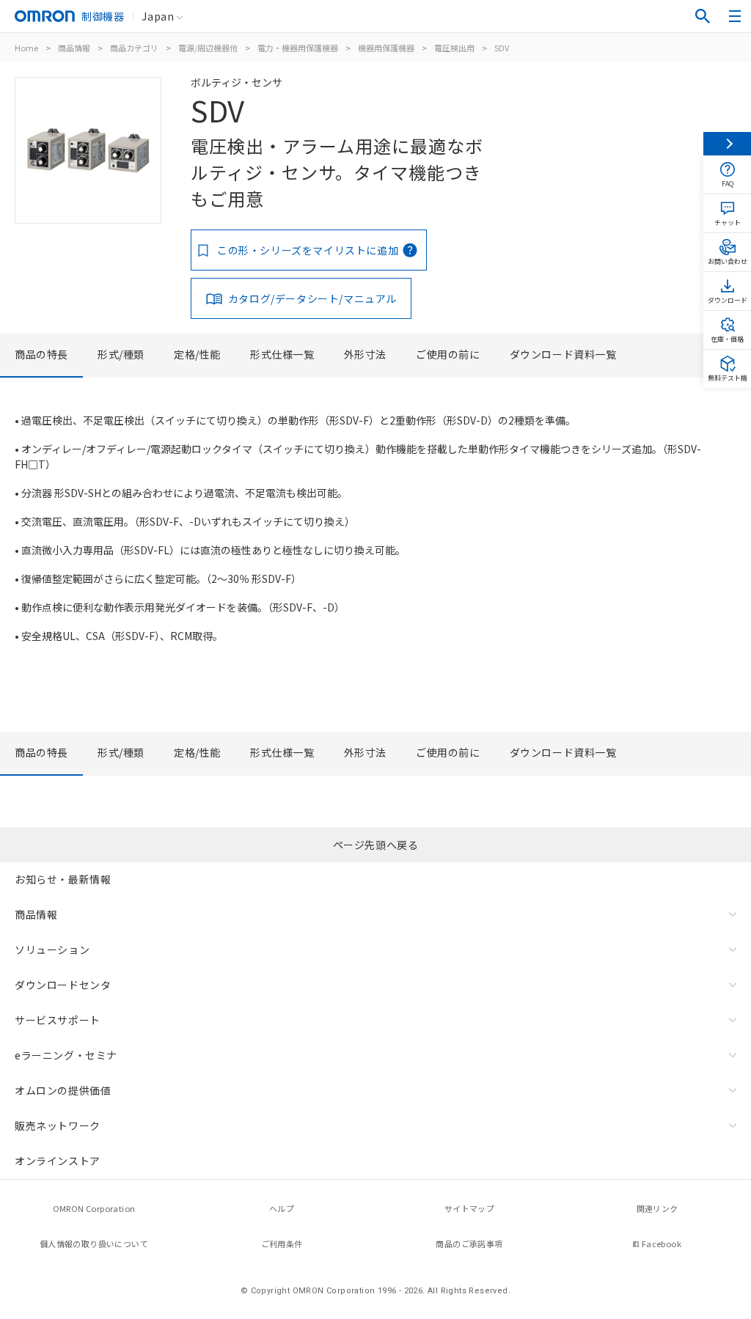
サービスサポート (57, 1020)
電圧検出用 (454, 48)
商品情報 (74, 48)
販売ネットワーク (57, 1125)
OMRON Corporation (94, 1208)
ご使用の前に (448, 354)
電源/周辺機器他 (208, 48)
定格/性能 (197, 354)
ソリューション (52, 949)
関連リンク (657, 1208)
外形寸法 (365, 354)
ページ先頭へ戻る (376, 844)
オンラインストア (57, 1160)
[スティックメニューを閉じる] (727, 143)
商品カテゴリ (134, 48)
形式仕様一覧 (282, 354)
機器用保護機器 (386, 48)
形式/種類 (121, 354)
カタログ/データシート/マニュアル (312, 298)
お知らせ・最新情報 (63, 879)
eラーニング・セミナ (66, 1055)
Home (26, 48)
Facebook (661, 1243)
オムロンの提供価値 (63, 1090)
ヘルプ (281, 1208)
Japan (158, 16)
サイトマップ (469, 1208)
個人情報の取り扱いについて (94, 1243)
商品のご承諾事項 (469, 1243)
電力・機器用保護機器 (297, 48)
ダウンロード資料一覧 (563, 354)
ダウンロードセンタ (63, 984)
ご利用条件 (282, 1243)
